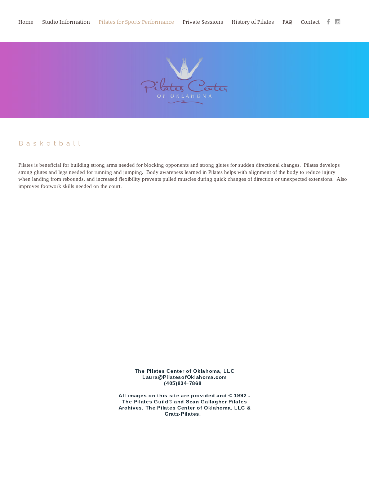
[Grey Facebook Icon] (328, 21)
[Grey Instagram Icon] (337, 21)
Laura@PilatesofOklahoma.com (184, 377)
